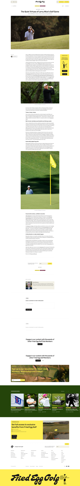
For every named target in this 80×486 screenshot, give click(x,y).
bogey (51, 244)
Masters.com (40, 63)
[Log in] (58, 2)
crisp (44, 227)
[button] (67, 6)
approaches (47, 227)
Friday (48, 134)
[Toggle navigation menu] (12, 2)
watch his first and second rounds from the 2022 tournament (42, 75)
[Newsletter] (14, 2)
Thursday (44, 134)
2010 (34, 60)
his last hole (42, 247)
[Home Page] (40, 2)
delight (50, 77)
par (49, 244)
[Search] (16, 2)
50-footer (48, 147)
